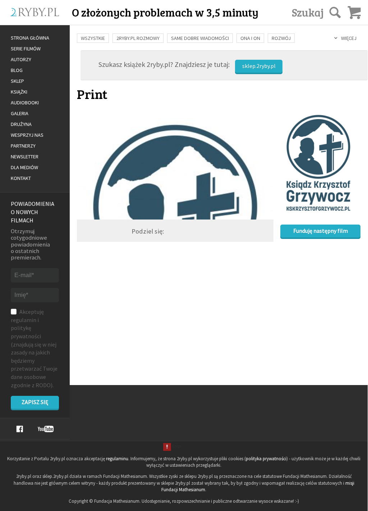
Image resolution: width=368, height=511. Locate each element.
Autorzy (21, 59)
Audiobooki (25, 102)
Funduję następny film (320, 230)
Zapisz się (35, 402)
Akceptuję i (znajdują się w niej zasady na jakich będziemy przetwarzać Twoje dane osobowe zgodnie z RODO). (34, 348)
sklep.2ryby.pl (259, 65)
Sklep (17, 81)
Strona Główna (30, 38)
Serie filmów (26, 48)
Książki (19, 92)
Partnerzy (23, 146)
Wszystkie (93, 38)
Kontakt (21, 178)
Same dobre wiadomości (200, 38)
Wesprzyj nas (27, 135)
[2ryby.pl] (43, 20)
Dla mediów (24, 167)
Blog (17, 70)
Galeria (19, 113)
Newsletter (24, 156)
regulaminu (117, 459)
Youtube (46, 429)
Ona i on (250, 38)
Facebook (19, 429)
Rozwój (281, 38)
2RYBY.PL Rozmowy (138, 38)
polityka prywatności (266, 459)
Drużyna (21, 124)
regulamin (23, 320)
